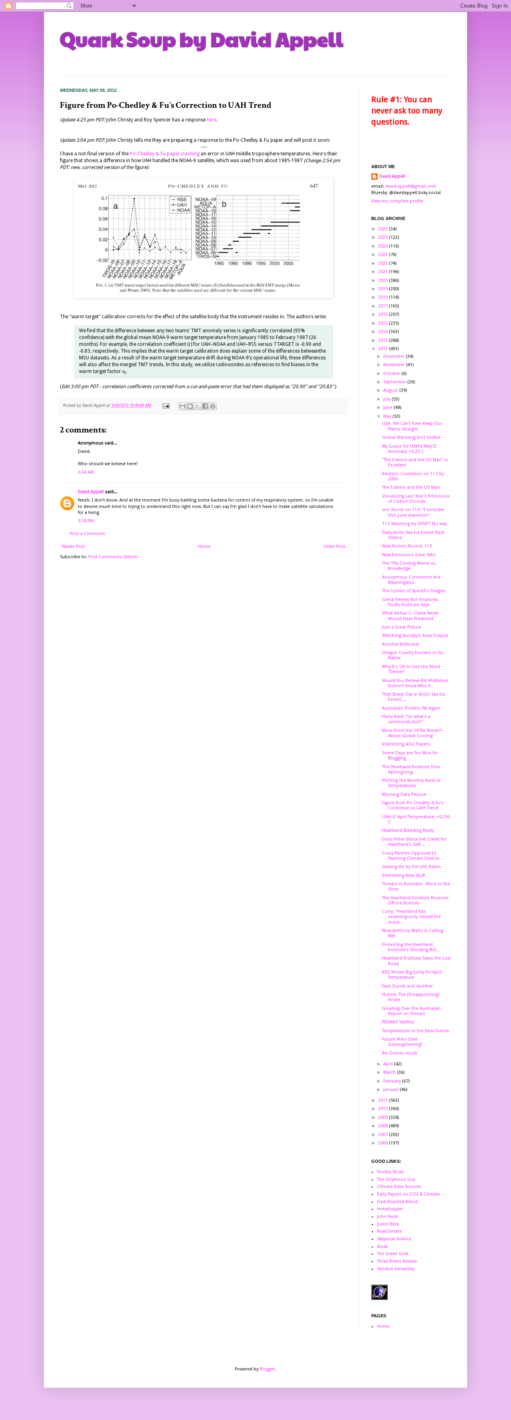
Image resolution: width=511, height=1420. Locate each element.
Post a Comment (87, 533)
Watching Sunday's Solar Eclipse (415, 635)
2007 (383, 1134)
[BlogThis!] (190, 406)
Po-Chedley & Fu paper (155, 154)
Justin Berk (388, 1224)
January (391, 1089)
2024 (383, 246)
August (391, 390)
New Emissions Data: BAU (409, 554)
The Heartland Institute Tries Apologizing (411, 769)
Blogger (267, 1369)
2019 (383, 289)
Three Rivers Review (397, 1261)
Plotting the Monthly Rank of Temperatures (411, 783)
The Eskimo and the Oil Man (411, 487)
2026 (383, 229)
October (392, 373)
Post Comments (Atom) (113, 556)
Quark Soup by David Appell (201, 39)
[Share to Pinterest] (213, 406)
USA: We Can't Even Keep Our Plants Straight (412, 426)
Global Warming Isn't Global (411, 437)
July (387, 399)
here (211, 120)
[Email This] (182, 406)
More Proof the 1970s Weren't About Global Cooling (412, 733)
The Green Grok (392, 1253)
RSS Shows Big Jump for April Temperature (412, 975)
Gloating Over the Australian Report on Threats (411, 1011)
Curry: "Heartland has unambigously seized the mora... (411, 916)
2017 (383, 306)
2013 (383, 340)
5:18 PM (85, 521)
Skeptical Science (394, 1239)
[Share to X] (198, 406)
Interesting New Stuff (403, 875)
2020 (383, 280)
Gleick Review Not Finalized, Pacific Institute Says (410, 602)
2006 (383, 1143)
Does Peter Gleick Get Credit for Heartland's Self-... (414, 842)
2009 (383, 1117)
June (388, 407)
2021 (383, 271)
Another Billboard (400, 644)
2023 (383, 254)
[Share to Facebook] (205, 406)
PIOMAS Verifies (398, 1022)
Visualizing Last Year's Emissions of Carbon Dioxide (416, 499)
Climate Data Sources (399, 1186)
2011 (383, 1100)
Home (204, 546)
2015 (383, 323)
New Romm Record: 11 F (407, 546)
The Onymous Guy (396, 1179)
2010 (383, 1108)
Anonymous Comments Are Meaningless (411, 580)
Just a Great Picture (401, 627)
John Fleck (387, 1216)
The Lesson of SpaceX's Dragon (414, 590)
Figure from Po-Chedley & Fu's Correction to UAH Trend (413, 805)
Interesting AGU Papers (406, 744)
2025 (383, 237)
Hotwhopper (390, 1209)
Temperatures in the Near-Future (415, 1030)
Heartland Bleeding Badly (408, 830)
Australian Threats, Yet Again (411, 708)
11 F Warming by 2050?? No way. (415, 523)
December (394, 356)
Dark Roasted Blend (397, 1201)
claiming (190, 154)
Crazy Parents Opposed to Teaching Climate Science (410, 856)
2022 (383, 263)
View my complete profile (397, 201)
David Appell (91, 491)
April (388, 1064)
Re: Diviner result (399, 1053)
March (390, 1072)
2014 (383, 331)
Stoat (382, 1246)
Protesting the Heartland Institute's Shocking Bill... (411, 947)
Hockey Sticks (390, 1171)
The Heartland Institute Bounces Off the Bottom (415, 900)
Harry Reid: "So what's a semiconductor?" (406, 719)
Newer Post (73, 546)
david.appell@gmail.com (410, 186)
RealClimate (389, 1231)
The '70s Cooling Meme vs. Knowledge (409, 566)
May (387, 416)
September (395, 382)
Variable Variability (395, 1268)
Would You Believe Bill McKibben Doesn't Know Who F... (415, 683)
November (394, 364)
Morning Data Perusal (404, 794)
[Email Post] (165, 405)
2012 (383, 348)
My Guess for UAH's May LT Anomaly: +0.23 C (409, 449)
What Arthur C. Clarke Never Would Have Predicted (410, 616)
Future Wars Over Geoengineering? (402, 1042)
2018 (383, 297)
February (392, 1081)
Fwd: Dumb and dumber (407, 986)
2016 (383, 314)
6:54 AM (86, 472)
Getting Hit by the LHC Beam (411, 866)
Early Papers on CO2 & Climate (408, 1194)
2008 (383, 1125)
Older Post (334, 546)
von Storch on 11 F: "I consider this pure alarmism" (413, 512)
